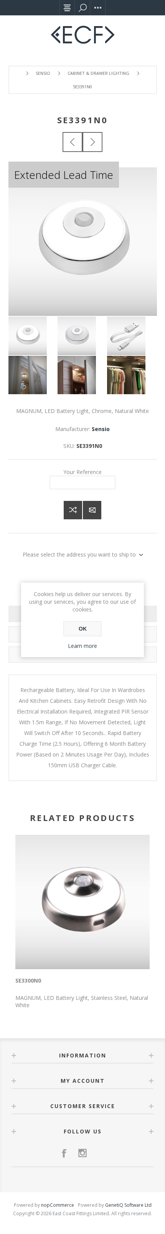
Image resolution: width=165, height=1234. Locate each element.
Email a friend (92, 510)
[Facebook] (64, 1153)
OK (83, 629)
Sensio (101, 429)
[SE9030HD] (92, 142)
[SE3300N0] (72, 142)
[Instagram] (82, 1153)
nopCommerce (57, 1205)
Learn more (82, 645)
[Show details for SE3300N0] (82, 902)
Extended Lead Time (63, 174)
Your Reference (82, 472)
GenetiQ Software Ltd (128, 1205)
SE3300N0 (28, 980)
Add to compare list (73, 510)
